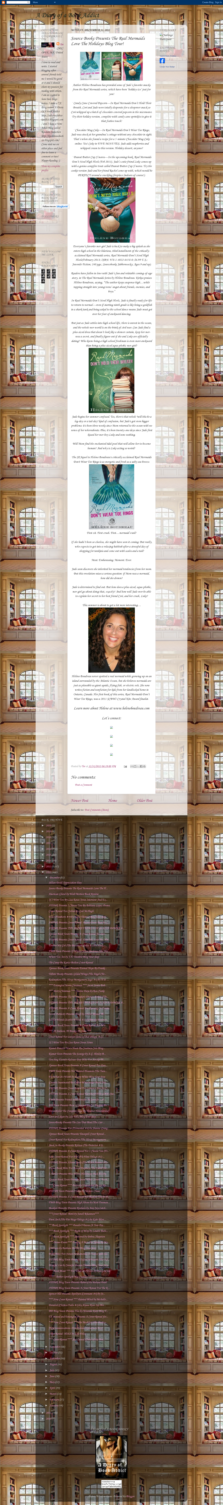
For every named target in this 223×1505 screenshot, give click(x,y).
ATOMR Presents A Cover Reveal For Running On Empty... (80, 1008)
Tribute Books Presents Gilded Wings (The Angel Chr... (77, 974)
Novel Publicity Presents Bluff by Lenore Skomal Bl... (77, 1014)
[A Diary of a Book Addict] (111, 1477)
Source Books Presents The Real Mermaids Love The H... (78, 888)
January (54, 1405)
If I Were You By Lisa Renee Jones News (71, 1042)
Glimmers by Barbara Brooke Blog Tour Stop (72, 1248)
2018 (49, 837)
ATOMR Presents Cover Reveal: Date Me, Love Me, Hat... (79, 939)
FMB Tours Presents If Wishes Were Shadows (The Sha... (79, 951)
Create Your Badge (167, 67)
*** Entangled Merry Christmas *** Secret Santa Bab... (78, 985)
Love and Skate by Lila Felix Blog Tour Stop (72, 1116)
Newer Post (79, 801)
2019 (49, 831)
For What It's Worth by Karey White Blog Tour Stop (77, 1076)
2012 (49, 872)
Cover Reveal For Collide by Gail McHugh (71, 911)
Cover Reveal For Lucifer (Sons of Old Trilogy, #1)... (76, 1036)
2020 (49, 825)
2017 (49, 843)
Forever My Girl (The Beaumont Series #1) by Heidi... (77, 945)
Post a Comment (83, 785)
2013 (49, 866)
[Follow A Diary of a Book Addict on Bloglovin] (55, 208)
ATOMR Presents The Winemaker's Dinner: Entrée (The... (79, 996)
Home (112, 801)
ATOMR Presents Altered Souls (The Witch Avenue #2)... (79, 1162)
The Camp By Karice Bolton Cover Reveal (71, 962)
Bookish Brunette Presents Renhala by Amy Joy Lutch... (78, 1208)
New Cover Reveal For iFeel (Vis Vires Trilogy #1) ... (76, 1156)
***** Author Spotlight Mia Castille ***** (71, 1276)
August (53, 1364)
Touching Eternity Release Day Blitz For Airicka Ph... (77, 1059)
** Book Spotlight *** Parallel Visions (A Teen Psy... (77, 1225)
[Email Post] (124, 766)
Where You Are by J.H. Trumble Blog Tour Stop (74, 957)
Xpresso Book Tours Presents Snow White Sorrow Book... (79, 1179)
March (53, 1393)
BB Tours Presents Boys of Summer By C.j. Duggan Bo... (79, 1105)
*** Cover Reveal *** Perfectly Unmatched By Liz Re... (78, 1185)
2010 (49, 1418)
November (55, 1346)
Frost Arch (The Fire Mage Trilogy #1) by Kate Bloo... (77, 1219)
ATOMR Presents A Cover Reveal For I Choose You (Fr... (79, 1151)
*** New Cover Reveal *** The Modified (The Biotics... (78, 1322)
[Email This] (132, 766)
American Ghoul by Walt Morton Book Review (73, 894)
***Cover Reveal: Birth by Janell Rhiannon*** (74, 1213)
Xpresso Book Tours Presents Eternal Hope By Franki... (78, 968)
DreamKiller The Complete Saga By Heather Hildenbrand (78, 1111)
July (52, 1370)
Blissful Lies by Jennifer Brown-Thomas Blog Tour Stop (78, 1265)
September (54, 1358)
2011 (49, 1413)
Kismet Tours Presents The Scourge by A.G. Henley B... (77, 1054)
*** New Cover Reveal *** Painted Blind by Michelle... (78, 1299)
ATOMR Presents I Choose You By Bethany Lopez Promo (79, 905)
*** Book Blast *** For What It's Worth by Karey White (79, 1271)
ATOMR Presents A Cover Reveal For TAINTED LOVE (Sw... (82, 1094)
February (54, 1399)
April (52, 1388)
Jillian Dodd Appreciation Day (65, 882)
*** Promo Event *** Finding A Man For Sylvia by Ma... (79, 1242)
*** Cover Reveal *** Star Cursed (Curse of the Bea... (77, 1339)
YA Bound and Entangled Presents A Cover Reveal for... (78, 1316)
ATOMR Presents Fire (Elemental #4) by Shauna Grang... (79, 1128)
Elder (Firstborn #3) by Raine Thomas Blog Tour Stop (77, 916)
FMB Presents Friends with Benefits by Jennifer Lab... (77, 1099)
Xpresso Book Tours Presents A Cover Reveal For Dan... (78, 1065)
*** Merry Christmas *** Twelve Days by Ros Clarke (76, 991)
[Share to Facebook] (141, 766)
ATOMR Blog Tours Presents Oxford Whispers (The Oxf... (79, 1259)
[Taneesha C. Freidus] (162, 62)
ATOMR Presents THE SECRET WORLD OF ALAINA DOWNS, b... (86, 928)
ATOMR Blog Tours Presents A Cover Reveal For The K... (79, 1288)
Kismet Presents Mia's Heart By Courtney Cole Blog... (77, 1048)
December (54, 877)
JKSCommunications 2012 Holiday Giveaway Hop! (76, 1328)
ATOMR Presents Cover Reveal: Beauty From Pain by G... (79, 922)
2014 (49, 860)
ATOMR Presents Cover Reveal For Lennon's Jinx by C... (78, 1088)
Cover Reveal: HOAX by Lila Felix (67, 1333)
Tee (61, 44)
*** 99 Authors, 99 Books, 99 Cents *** (70, 1031)
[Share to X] (138, 766)
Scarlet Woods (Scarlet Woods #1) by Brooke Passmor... (78, 1019)
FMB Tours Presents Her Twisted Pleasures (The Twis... (78, 1071)
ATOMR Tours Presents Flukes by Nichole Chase (74, 1191)
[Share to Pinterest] (144, 766)
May (52, 1382)
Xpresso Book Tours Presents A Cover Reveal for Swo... (78, 934)
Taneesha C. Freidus (168, 56)
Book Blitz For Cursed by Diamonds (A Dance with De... (79, 1254)
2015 (49, 854)
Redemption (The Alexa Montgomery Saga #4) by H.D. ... (79, 979)
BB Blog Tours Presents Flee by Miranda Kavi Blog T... (78, 1311)
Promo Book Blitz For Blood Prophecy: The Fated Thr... (78, 1168)
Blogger (130, 1496)
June (52, 1376)
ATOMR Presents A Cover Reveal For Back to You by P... (79, 1196)
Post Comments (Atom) (97, 810)
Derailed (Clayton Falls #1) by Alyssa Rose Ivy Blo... (77, 1305)
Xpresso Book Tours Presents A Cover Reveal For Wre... (78, 1025)
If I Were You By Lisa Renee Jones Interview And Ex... (78, 899)
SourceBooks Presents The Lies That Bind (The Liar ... (77, 1122)
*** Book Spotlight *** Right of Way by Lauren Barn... (78, 1231)
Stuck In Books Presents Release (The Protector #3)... (76, 1145)
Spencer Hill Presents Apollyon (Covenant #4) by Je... (77, 1293)
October (53, 1352)
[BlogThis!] (135, 766)
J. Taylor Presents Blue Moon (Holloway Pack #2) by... (78, 1173)
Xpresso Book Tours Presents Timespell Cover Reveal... (77, 1134)
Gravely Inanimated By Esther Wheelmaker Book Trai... (78, 1082)
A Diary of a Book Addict (67, 15)
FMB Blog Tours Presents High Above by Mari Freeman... (79, 1202)
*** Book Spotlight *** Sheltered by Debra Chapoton (77, 1236)
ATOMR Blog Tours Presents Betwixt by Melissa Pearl (78, 1282)
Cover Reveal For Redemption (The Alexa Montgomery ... (78, 1139)
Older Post (144, 801)
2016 (49, 849)
